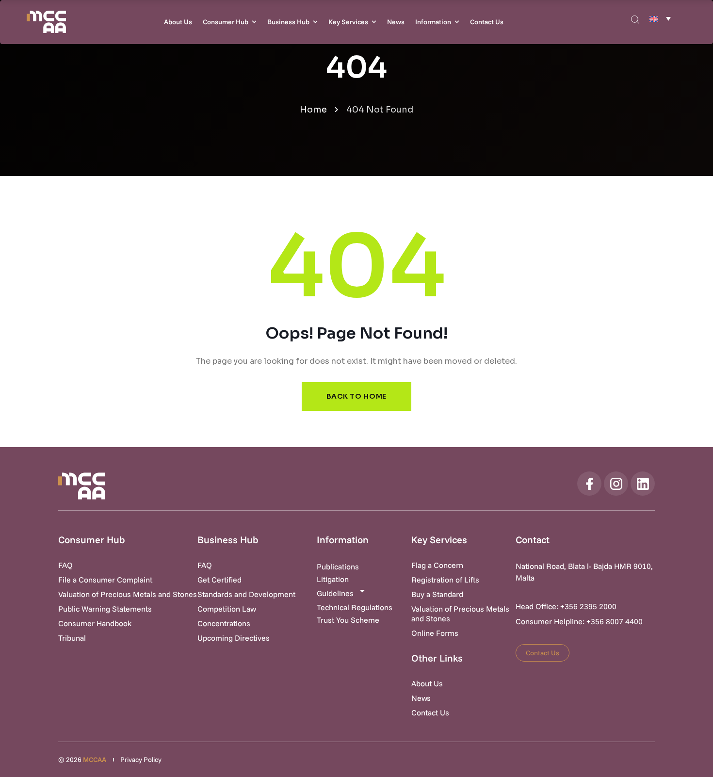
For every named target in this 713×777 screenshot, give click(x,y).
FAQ (65, 565)
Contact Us (486, 21)
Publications (338, 566)
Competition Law (226, 609)
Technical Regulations (354, 607)
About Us (178, 21)
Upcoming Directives (233, 638)
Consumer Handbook (94, 623)
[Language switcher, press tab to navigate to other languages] (660, 18)
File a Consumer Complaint (105, 579)
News (396, 21)
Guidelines (335, 593)
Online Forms (434, 633)
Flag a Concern (437, 565)
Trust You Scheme (348, 620)
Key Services (348, 21)
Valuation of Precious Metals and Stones (127, 594)
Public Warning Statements (105, 609)
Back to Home (356, 396)
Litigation (333, 579)
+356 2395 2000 (588, 606)
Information (433, 21)
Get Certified (219, 579)
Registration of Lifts (445, 579)
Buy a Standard (437, 594)
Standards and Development (246, 594)
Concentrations (223, 623)
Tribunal (72, 638)
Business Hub (288, 21)
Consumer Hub (225, 21)
